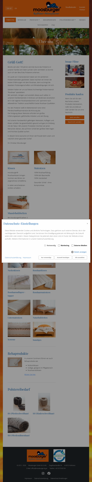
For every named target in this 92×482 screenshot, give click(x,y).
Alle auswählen (79, 257)
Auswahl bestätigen (63, 257)
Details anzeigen (80, 252)
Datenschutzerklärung (13, 257)
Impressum (27, 257)
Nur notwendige (46, 257)
